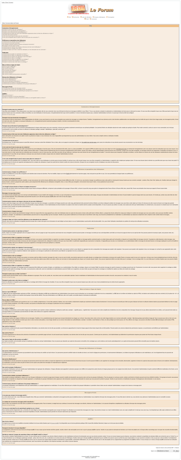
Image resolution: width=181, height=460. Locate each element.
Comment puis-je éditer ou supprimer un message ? (15, 55)
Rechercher (76, 17)
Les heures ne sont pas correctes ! (11, 43)
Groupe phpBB (55, 423)
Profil (87, 19)
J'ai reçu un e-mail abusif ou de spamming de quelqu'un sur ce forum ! (20, 90)
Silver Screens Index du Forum (10, 23)
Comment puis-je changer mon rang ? (12, 48)
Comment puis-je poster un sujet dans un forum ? (15, 54)
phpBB (87, 456)
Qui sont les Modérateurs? (9, 80)
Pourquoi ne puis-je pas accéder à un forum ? (14, 60)
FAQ (70, 17)
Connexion (94, 19)
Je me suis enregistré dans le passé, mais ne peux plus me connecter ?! (20, 37)
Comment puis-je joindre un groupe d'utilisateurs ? (15, 82)
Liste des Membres (87, 17)
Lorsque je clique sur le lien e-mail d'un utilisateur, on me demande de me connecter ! (24, 49)
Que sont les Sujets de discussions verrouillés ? (14, 74)
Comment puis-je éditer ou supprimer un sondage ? (15, 59)
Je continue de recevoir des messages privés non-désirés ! (17, 89)
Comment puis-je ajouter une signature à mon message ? (17, 56)
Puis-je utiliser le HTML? (8, 67)
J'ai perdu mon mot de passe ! (10, 34)
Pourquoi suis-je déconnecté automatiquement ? (14, 32)
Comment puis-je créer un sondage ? (11, 58)
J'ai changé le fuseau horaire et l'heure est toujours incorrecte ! (18, 44)
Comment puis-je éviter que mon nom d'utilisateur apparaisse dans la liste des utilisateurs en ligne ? (28, 33)
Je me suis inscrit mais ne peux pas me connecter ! (15, 36)
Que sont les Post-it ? (7, 73)
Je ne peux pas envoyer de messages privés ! (14, 88)
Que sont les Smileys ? (8, 69)
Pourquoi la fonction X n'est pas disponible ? (13, 96)
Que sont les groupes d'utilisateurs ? (11, 81)
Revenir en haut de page (8, 114)
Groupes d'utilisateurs (99, 17)
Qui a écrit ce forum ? (7, 95)
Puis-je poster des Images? (9, 70)
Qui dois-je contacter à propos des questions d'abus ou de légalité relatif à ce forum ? (24, 97)
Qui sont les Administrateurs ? (10, 78)
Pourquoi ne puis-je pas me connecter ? (12, 29)
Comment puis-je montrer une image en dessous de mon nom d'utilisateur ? (21, 47)
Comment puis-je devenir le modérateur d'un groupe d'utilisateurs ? (19, 83)
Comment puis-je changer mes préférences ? (13, 41)
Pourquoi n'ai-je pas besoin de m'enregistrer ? (14, 30)
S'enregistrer (111, 17)
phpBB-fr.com (93, 457)
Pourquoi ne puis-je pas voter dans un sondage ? (15, 62)
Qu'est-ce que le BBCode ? (9, 66)
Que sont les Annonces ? (8, 71)
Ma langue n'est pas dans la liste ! (11, 45)
